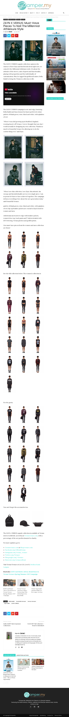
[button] (64, 13)
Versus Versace (32, 601)
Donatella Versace (21, 601)
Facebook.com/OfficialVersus (15, 550)
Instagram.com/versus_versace (16, 552)
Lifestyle (43, 13)
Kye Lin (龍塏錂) (8, 31)
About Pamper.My (33, 715)
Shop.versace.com (26, 547)
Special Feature (23, 13)
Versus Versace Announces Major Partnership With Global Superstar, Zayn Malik (22, 592)
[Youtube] (38, 707)
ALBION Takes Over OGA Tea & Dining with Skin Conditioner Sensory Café (56, 75)
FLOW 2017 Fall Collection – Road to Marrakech (36, 624)
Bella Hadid (11, 601)
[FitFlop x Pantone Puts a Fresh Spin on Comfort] (24, 662)
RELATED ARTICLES (9, 655)
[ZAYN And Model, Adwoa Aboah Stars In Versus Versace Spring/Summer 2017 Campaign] (9, 582)
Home (16, 13)
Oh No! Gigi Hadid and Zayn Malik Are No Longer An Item (36, 590)
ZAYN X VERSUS (15, 603)
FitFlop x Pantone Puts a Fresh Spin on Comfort (23, 668)
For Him (23, 19)
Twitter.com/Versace (12, 555)
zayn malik (7, 603)
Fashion (18, 19)
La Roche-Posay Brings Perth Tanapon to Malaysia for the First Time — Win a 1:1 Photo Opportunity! (9, 676)
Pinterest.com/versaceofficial (15, 560)
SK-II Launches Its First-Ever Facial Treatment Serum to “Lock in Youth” (55, 88)
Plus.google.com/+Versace (14, 557)
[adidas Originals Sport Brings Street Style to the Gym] (38, 662)
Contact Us (50, 715)
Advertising (43, 715)
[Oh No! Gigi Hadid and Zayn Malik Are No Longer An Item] (37, 582)
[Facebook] (16, 647)
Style (37, 13)
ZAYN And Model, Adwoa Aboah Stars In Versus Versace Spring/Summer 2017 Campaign (9, 592)
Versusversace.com (31, 536)
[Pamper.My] (34, 5)
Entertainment (17, 17)
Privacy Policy (58, 715)
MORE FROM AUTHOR (23, 655)
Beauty (31, 13)
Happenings (51, 13)
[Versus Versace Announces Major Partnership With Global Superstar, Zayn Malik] (23, 582)
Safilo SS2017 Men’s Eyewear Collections (12, 624)
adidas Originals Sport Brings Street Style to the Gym (38, 668)
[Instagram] (19, 647)
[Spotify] (22, 647)
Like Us (49, 20)
